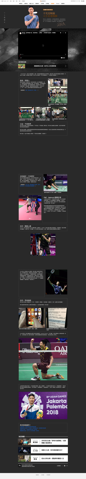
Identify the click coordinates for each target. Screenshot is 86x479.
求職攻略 (25, 3)
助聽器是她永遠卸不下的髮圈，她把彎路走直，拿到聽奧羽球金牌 (33, 428)
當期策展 (62, 3)
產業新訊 (20, 3)
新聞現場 (52, 3)
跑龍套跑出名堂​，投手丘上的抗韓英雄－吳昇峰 (29, 430)
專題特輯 (37, 3)
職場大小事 (31, 3)
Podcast (57, 3)
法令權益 (47, 3)
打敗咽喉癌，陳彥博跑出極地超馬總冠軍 (28, 426)
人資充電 (42, 3)
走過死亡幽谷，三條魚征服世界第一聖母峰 (28, 429)
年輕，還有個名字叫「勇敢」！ (31, 90)
